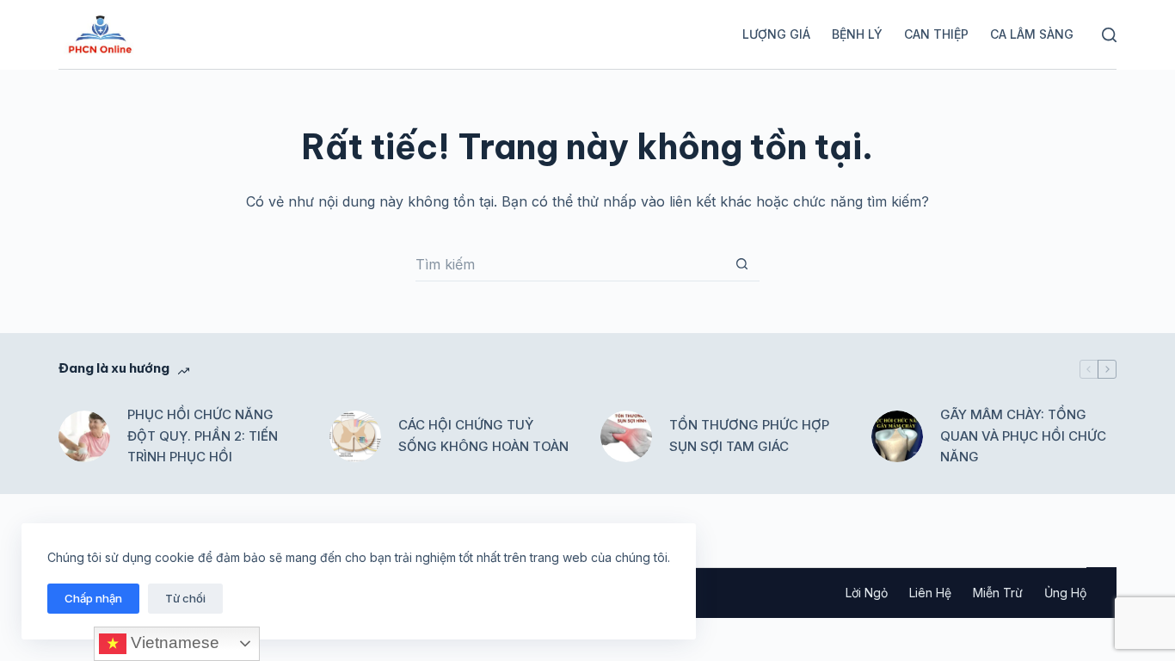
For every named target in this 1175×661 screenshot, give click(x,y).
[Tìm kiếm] (1109, 35)
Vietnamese (172, 642)
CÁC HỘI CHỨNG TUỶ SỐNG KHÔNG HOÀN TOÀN (483, 435)
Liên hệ (930, 592)
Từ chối (185, 598)
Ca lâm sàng (1031, 34)
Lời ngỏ (867, 592)
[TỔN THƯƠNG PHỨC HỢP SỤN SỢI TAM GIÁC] (626, 436)
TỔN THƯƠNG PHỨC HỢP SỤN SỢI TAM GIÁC (749, 435)
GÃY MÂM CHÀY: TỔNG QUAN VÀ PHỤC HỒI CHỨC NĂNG (1023, 436)
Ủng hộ (1065, 592)
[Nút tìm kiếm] (742, 264)
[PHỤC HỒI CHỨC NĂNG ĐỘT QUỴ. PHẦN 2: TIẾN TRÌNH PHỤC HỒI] (84, 436)
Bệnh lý (857, 34)
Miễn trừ (998, 592)
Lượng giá (776, 34)
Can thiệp (936, 34)
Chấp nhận (93, 598)
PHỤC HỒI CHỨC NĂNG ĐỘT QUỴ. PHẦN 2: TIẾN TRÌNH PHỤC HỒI (202, 436)
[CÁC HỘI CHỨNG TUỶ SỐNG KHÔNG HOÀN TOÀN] (355, 436)
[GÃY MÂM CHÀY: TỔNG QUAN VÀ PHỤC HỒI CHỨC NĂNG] (897, 436)
